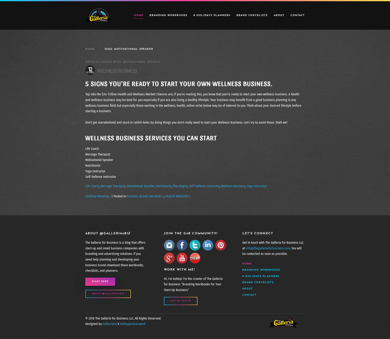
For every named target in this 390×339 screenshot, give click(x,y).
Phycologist (179, 186)
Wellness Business (117, 70)
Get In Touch (180, 301)
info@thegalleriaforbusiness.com (268, 248)
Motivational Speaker (141, 186)
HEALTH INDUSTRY (177, 196)
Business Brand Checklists (144, 196)
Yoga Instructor (257, 186)
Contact (297, 15)
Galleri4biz (110, 324)
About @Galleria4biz (108, 294)
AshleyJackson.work (132, 324)
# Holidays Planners (211, 15)
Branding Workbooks (168, 15)
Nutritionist (163, 186)
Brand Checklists (252, 15)
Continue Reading (97, 196)
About (279, 15)
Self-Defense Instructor (204, 186)
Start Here (100, 281)
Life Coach (92, 186)
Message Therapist (112, 186)
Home (138, 15)
